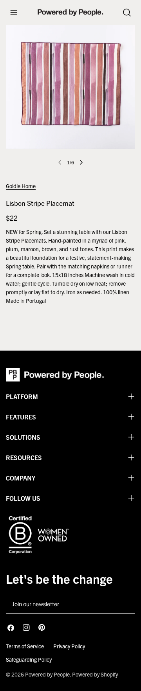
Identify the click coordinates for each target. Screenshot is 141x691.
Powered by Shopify (95, 674)
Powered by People (47, 674)
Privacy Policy (69, 646)
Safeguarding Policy (29, 659)
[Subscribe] (126, 604)
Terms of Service (25, 646)
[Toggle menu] (14, 12)
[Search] (127, 12)
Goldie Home (21, 185)
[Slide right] (81, 162)
